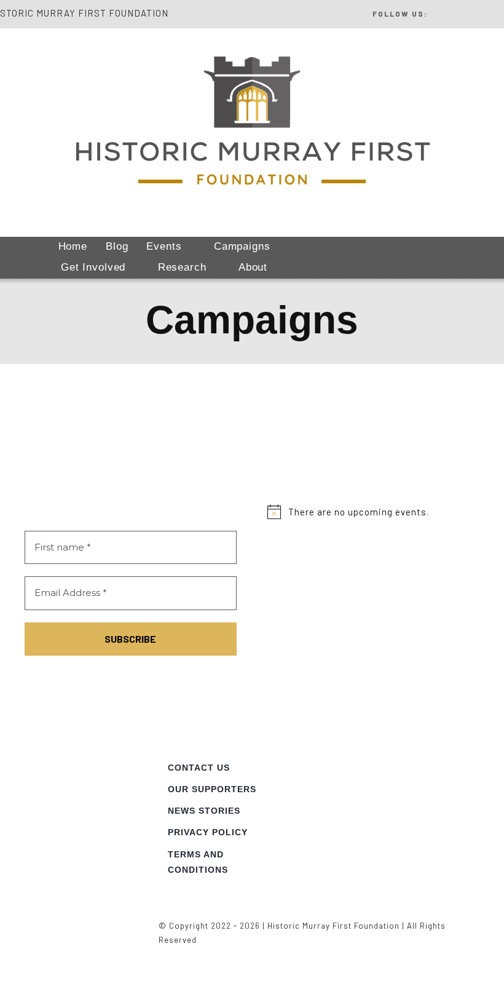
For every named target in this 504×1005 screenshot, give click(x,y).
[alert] (373, 512)
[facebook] (438, 12)
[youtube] (499, 12)
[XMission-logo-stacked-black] (446, 752)
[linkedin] (478, 12)
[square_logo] (69, 752)
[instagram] (458, 12)
